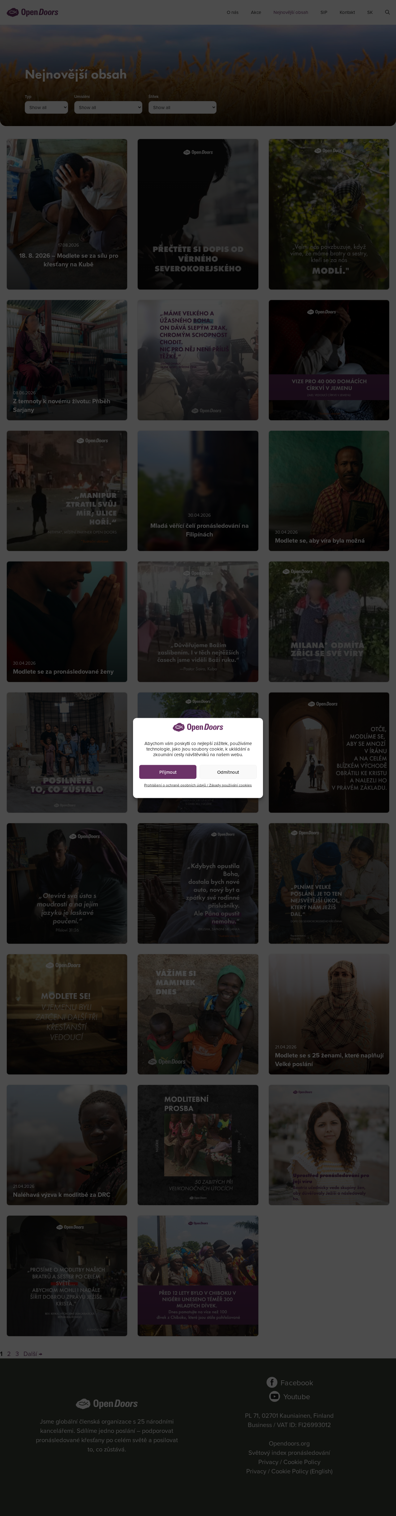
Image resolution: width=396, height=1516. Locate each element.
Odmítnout (228, 772)
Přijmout (168, 772)
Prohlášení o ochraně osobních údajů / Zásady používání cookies (198, 785)
